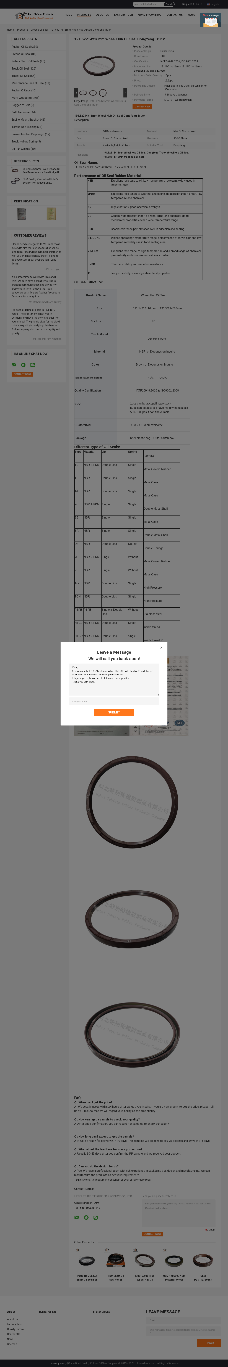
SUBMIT (114, 712)
